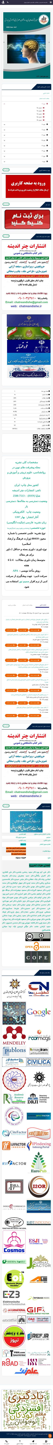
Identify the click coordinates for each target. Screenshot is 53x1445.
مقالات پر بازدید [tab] (12, 605)
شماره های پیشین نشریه (43, 87)
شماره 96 (39, 114)
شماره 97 (39, 111)
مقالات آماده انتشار (44, 99)
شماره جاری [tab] (43, 605)
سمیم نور (24, 581)
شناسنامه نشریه (46, 806)
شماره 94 (39, 120)
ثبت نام (48, 205)
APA (15, 570)
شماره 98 (39, 108)
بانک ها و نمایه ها (45, 973)
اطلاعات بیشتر (6, 169)
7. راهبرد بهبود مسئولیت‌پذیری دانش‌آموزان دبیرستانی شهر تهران (32, 707)
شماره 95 (39, 117)
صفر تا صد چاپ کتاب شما (43, 237)
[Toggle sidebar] (51, 2)
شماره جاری (46, 93)
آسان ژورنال (29, 1435)
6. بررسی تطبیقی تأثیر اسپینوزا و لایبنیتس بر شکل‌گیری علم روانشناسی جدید (29, 695)
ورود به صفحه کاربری (44, 170)
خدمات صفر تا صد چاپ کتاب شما (41, 726)
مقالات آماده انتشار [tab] (27, 605)
